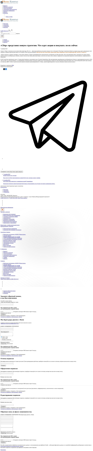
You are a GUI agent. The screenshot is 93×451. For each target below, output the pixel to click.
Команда (5, 5)
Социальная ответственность (10, 9)
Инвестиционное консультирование (11, 215)
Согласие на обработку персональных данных (11, 316)
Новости (5, 11)
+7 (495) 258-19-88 (13, 198)
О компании (6, 26)
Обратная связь (6, 292)
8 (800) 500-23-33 (4, 198)
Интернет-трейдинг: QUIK (9, 240)
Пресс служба (9, 16)
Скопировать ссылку (5, 171)
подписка (7, 277)
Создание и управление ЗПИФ (10, 216)
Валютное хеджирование (9, 220)
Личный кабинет (7, 235)
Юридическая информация (7, 207)
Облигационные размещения (10, 228)
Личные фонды (6, 217)
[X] (4, 69)
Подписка (5, 293)
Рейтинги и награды (8, 7)
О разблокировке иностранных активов (12, 239)
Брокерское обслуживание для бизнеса (12, 229)
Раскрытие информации (9, 10)
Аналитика (5, 24)
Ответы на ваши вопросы (9, 246)
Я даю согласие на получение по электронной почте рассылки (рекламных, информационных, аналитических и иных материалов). (33, 388)
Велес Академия (7, 245)
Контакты (5, 13)
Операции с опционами (8, 219)
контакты (3, 277)
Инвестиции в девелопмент (9, 222)
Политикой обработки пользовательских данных (12, 446)
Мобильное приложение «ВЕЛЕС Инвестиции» (14, 234)
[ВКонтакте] (6, 69)
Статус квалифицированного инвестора (12, 238)
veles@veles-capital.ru (22, 198)
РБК (13, 65)
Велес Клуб (6, 244)
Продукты (5, 23)
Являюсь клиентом (6, 339)
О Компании (6, 192)
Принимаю (3, 449)
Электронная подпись (8, 243)
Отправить (3, 314)
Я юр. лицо (4, 338)
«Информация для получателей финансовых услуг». (10, 323)
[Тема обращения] (5, 331)
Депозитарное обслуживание (10, 221)
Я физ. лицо (5, 337)
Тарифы (5, 257)
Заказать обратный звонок (9, 290)
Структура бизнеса (7, 8)
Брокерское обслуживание (9, 214)
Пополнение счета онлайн (9, 241)
